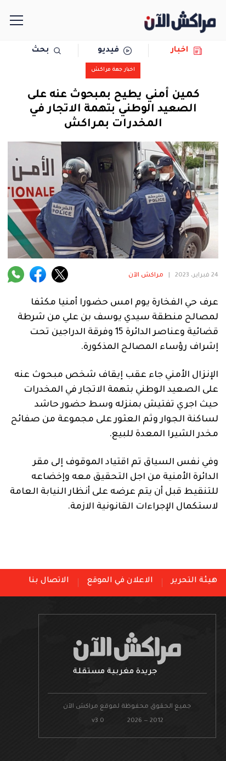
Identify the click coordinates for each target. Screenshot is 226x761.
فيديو (108, 50)
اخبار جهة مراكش (113, 70)
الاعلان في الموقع (120, 581)
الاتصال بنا (49, 581)
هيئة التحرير (194, 581)
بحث (40, 50)
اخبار (179, 50)
